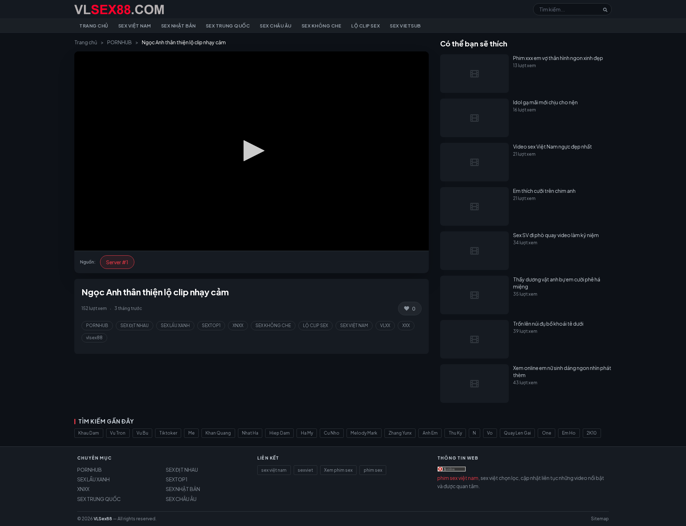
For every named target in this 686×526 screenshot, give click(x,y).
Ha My (307, 433)
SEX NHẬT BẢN (183, 489)
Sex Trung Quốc (228, 26)
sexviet (305, 470)
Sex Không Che (322, 26)
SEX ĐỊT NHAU (134, 325)
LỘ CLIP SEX (315, 325)
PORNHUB (119, 42)
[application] (251, 151)
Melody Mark (364, 433)
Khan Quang (218, 433)
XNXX (238, 325)
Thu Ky (455, 433)
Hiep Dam (279, 433)
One (546, 433)
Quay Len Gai (517, 433)
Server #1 (117, 262)
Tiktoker (168, 433)
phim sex (373, 470)
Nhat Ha (250, 433)
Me (191, 433)
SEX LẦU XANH (175, 325)
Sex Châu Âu (276, 26)
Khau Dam (88, 433)
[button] (251, 150)
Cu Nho (331, 433)
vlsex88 (94, 337)
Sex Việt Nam (134, 26)
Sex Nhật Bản (178, 26)
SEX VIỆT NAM (354, 325)
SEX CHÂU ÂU (181, 499)
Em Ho (569, 433)
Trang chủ (93, 26)
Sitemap (600, 518)
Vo (490, 433)
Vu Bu (142, 433)
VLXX (385, 325)
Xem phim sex (338, 470)
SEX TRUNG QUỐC (99, 499)
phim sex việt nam (457, 478)
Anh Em (430, 433)
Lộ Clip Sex (365, 26)
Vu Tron (117, 433)
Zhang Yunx (400, 433)
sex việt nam (274, 470)
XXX (406, 325)
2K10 (592, 433)
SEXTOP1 (211, 325)
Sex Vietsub (405, 26)
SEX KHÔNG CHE (273, 325)
